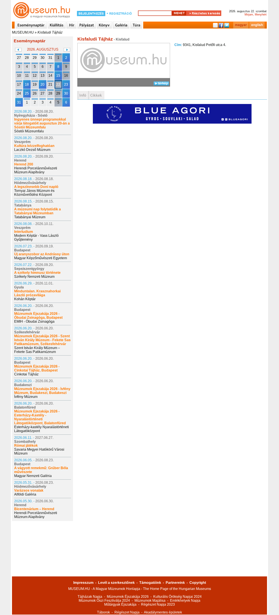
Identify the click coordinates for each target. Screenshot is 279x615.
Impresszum (83, 582)
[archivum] (96, 95)
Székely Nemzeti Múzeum (34, 276)
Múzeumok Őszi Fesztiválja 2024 (104, 600)
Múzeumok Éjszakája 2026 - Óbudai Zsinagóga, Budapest (38, 315)
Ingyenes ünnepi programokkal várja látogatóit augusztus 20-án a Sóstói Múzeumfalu (42, 123)
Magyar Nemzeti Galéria (33, 476)
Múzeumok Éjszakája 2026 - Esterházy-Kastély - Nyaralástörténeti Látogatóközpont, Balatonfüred (40, 417)
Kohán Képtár (25, 299)
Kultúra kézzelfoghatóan (34, 146)
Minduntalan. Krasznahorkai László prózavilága (37, 293)
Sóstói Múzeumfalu (29, 131)
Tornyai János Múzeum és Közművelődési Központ (34, 192)
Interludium (23, 231)
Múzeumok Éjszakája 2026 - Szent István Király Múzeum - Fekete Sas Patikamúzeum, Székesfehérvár (42, 340)
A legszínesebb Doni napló (36, 187)
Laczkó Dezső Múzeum (32, 150)
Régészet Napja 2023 (158, 604)
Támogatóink (150, 582)
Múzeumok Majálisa (149, 600)
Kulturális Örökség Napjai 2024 (177, 596)
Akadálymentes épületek (163, 612)
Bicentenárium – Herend (34, 509)
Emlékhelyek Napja (185, 600)
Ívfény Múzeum (25, 397)
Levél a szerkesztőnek (116, 582)
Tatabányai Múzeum (29, 217)
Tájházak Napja (90, 596)
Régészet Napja (127, 612)
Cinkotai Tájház (26, 374)
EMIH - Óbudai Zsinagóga (34, 321)
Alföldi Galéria (25, 494)
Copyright (197, 582)
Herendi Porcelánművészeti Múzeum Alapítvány (35, 170)
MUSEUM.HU (23, 32)
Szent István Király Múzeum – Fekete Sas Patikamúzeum (37, 350)
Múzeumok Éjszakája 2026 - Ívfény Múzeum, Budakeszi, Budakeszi (42, 391)
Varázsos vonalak (28, 490)
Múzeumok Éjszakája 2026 (128, 596)
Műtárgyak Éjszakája (120, 604)
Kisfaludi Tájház (50, 32)
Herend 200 (23, 164)
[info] (82, 95)
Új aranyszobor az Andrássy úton (41, 254)
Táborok (103, 612)
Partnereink (175, 582)
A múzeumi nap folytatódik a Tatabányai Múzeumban (37, 211)
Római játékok (26, 445)
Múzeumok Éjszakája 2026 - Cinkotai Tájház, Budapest (37, 368)
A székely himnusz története (37, 272)
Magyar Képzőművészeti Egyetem (40, 258)
